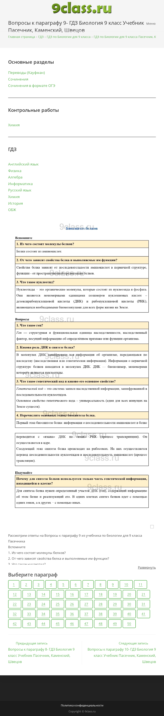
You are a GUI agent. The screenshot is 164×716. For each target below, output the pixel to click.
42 (15, 623)
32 (15, 614)
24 (43, 604)
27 (86, 604)
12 (15, 594)
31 (143, 604)
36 (72, 614)
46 (72, 623)
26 (72, 604)
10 (126, 584)
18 (100, 594)
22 (15, 604)
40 (129, 614)
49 (115, 623)
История (15, 203)
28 (100, 604)
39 (115, 614)
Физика (14, 170)
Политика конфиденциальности (82, 705)
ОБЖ (12, 209)
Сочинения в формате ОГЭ (31, 85)
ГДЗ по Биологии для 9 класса (69, 37)
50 (129, 623)
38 (100, 614)
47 (86, 623)
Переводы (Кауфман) (26, 72)
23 (29, 604)
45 (58, 623)
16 (72, 594)
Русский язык (19, 190)
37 (86, 614)
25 (58, 604)
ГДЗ (41, 37)
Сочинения (18, 79)
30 (129, 604)
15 (58, 594)
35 (58, 614)
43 (29, 623)
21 (143, 594)
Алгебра (15, 177)
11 (140, 584)
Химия (14, 124)
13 (29, 594)
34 (43, 614)
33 (29, 614)
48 (100, 623)
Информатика (20, 183)
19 (115, 594)
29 (115, 604)
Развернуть (147, 567)
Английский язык (23, 164)
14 (43, 594)
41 (143, 614)
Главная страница (21, 37)
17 (86, 594)
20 (129, 594)
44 (43, 623)
